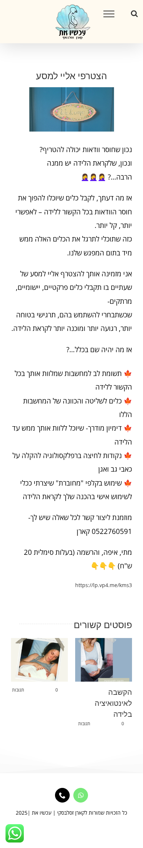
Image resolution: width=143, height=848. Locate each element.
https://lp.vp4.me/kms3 (103, 585)
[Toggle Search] (134, 13)
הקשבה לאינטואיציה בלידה (113, 703)
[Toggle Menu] (109, 14)
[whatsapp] (80, 795)
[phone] (62, 795)
